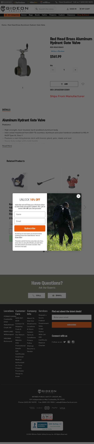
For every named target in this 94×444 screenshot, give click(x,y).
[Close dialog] (78, 196)
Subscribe (29, 228)
